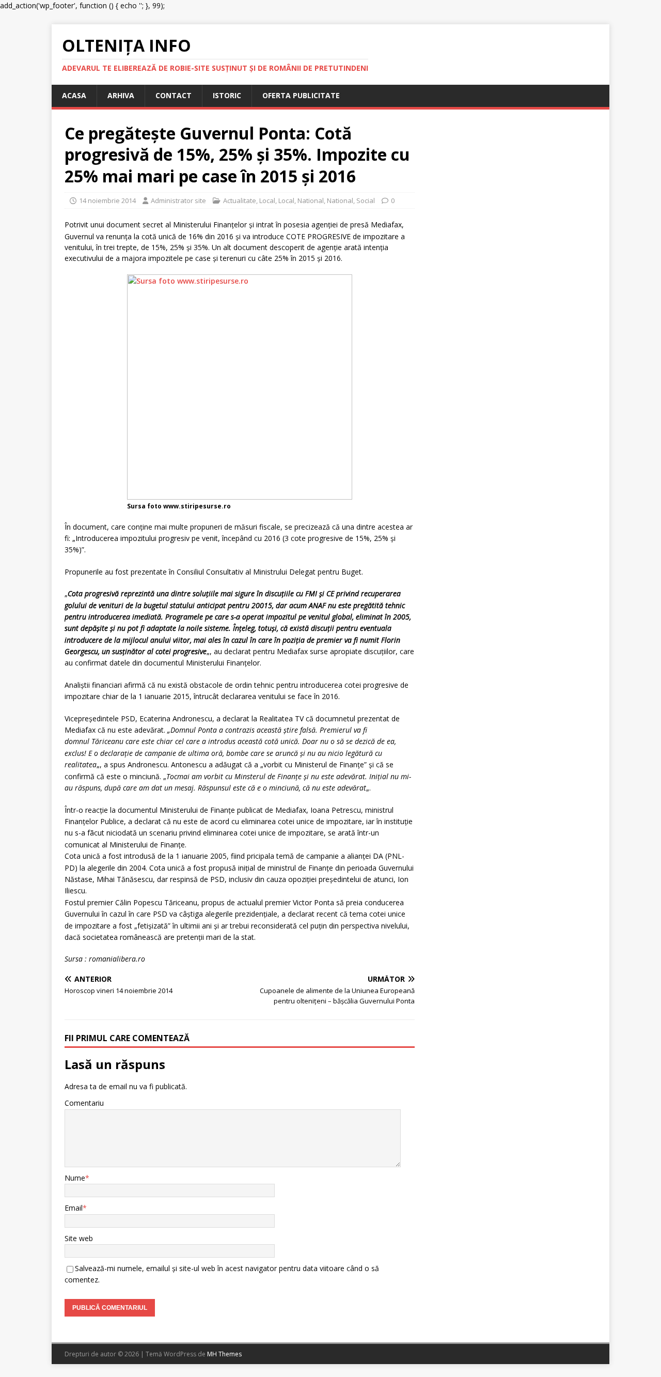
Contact (173, 95)
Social (365, 200)
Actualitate (239, 200)
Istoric (227, 95)
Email (74, 1208)
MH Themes (224, 1354)
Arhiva (120, 95)
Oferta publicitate (301, 95)
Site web (79, 1238)
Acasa (74, 95)
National (310, 200)
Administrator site (178, 200)
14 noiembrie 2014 (107, 200)
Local (267, 200)
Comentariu (84, 1103)
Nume (75, 1178)
